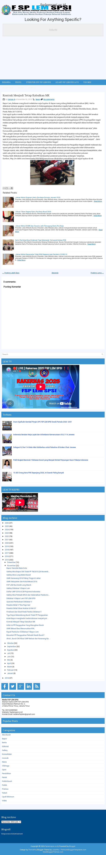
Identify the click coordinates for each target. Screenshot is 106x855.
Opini (4, 770)
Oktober (10, 643)
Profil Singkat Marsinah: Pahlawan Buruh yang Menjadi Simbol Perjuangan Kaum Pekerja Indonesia (50, 460)
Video (4, 801)
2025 (7, 526)
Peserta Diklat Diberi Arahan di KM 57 (21, 608)
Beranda (55, 273)
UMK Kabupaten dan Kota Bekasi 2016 (21, 581)
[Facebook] (5, 690)
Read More (98, 201)
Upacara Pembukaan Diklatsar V (19, 602)
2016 (7, 556)
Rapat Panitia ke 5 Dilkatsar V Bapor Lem (22, 632)
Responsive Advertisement (12, 834)
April (9, 663)
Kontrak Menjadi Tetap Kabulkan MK (26, 95)
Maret (9, 667)
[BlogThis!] (6, 188)
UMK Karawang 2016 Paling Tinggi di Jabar (23, 578)
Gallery (4, 750)
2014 (7, 678)
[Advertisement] (53, 58)
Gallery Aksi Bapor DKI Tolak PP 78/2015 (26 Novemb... (28, 572)
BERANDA (6, 82)
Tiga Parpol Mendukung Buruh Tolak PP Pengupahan (27, 615)
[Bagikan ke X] (9, 188)
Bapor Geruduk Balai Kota (16, 568)
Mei (8, 660)
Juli (8, 653)
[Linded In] (29, 690)
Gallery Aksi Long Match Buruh (18, 575)
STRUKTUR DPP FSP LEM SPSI (38, 82)
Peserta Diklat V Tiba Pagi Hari (18, 605)
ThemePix (32, 850)
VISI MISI (87, 82)
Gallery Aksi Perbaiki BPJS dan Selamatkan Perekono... (28, 595)
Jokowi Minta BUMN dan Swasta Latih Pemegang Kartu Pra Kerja (39, 226)
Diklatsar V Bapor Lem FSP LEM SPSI (20, 598)
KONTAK (32, 88)
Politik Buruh (7, 781)
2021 (7, 540)
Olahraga (5, 766)
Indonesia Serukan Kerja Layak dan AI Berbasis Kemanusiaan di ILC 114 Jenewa (43, 435)
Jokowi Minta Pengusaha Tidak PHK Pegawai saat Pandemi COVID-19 (41, 254)
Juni (8, 657)
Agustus (10, 650)
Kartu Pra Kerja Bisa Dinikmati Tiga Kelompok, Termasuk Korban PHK (40, 240)
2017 (7, 553)
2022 (7, 536)
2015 (7, 560)
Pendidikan (6, 773)
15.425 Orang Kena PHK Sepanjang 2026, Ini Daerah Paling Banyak (38, 473)
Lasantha (55, 850)
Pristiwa (5, 789)
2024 (7, 529)
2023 (7, 533)
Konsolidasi (7, 754)
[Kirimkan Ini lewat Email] (4, 188)
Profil (18, 82)
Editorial (5, 746)
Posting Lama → (97, 273)
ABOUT (21, 88)
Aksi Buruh (6, 735)
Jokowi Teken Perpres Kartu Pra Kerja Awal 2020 (33, 212)
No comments (48, 99)
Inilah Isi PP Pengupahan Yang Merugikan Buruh (25, 625)
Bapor (4, 739)
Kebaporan (7, 88)
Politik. (4, 785)
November (11, 566)
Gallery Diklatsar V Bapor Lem (18, 588)
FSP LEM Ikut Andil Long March (18, 585)
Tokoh (4, 793)
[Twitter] (13, 690)
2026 (7, 523)
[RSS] (37, 690)
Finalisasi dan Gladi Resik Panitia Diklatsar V (23, 612)
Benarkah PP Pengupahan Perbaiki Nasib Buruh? (25, 635)
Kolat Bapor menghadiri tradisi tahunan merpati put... (27, 618)
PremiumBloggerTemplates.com (73, 850)
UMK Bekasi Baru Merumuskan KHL (20, 628)
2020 (7, 543)
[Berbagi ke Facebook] (11, 188)
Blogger (72, 846)
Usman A (11, 99)
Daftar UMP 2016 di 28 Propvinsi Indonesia (23, 592)
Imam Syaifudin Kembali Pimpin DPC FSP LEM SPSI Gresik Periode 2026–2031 (42, 422)
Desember (11, 562)
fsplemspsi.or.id (53, 4)
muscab (5, 758)
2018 (7, 550)
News (38, 99)
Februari (10, 670)
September (11, 646)
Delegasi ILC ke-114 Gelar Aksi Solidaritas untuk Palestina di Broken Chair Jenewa (44, 447)
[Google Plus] (21, 690)
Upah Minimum (8, 797)
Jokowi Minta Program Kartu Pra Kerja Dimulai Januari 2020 (37, 197)
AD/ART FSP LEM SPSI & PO (67, 82)
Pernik (4, 777)
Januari (10, 673)
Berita (4, 743)
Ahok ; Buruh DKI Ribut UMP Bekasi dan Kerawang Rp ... (28, 639)
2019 (7, 546)
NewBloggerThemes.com (53, 852)
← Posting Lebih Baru (10, 273)
